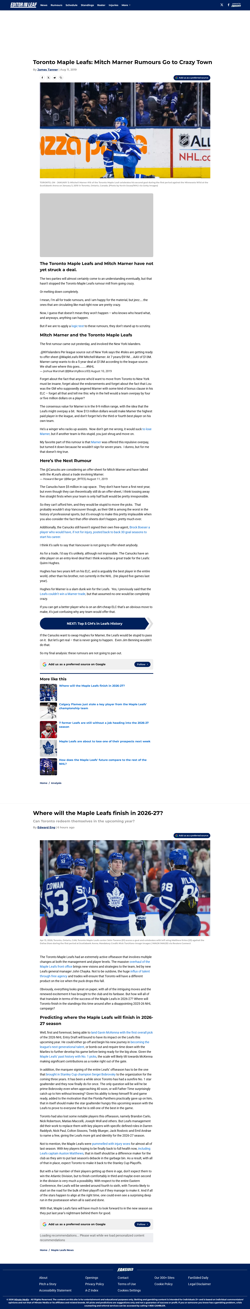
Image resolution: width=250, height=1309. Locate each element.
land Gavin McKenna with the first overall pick (122, 1032)
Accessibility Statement (55, 1290)
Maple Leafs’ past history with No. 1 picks (68, 1056)
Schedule (71, 5)
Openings (91, 1277)
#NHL (90, 366)
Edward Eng (46, 827)
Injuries (113, 5)
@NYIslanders (50, 352)
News (43, 5)
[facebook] (228, 4)
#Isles (125, 352)
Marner (96, 442)
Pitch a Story (47, 1284)
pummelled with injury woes (111, 1144)
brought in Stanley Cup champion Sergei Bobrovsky (81, 1074)
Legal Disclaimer (199, 1284)
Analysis (56, 783)
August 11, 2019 (97, 479)
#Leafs (56, 474)
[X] (221, 4)
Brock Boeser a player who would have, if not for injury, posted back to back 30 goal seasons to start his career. (95, 532)
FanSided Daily (198, 1277)
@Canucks (53, 469)
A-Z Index (91, 1290)
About (43, 1277)
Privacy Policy (94, 1284)
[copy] (60, 77)
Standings (87, 5)
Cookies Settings (129, 1290)
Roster (101, 5)
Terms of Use (127, 1284)
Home (43, 783)
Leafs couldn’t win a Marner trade (62, 594)
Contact (123, 1277)
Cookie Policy (163, 1284)
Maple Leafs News (62, 1250)
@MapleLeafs (68, 357)
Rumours (56, 5)
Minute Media (21, 1299)
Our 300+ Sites (164, 1277)
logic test (77, 326)
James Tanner (47, 69)
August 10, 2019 (101, 371)
